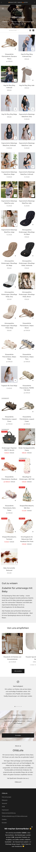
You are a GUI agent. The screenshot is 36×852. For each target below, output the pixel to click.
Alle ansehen (18, 671)
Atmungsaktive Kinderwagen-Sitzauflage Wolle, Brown (27, 294)
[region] (18, 692)
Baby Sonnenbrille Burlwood (9, 569)
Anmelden (18, 735)
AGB (3, 807)
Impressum (5, 810)
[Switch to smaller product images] (33, 30)
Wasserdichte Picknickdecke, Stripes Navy (27, 357)
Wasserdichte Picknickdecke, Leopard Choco (9, 419)
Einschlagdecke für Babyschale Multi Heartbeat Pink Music (26, 539)
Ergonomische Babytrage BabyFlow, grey (9, 202)
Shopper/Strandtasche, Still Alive (27, 507)
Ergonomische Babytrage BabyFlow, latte (27, 202)
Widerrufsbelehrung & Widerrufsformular (14, 816)
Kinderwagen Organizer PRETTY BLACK (9, 449)
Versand (4, 803)
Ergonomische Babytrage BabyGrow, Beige (9, 173)
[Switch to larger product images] (30, 30)
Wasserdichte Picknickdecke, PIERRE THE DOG (27, 388)
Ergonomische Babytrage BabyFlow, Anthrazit (27, 173)
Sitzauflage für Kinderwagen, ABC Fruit (26, 478)
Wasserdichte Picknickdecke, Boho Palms (9, 508)
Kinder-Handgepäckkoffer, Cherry (27, 449)
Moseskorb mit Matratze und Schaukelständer (12, 658)
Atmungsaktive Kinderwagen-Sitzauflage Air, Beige (9, 263)
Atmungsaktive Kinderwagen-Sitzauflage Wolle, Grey (9, 294)
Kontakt (4, 823)
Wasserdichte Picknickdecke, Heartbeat (9, 478)
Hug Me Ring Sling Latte (26, 85)
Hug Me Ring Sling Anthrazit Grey (27, 55)
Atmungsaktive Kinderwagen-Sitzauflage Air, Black (27, 232)
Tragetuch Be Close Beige (9, 386)
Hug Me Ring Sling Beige (9, 114)
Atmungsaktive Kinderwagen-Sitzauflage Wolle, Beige (9, 325)
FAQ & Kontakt (6, 797)
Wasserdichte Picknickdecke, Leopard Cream (27, 419)
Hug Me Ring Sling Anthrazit (9, 86)
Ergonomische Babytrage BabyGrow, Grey (27, 115)
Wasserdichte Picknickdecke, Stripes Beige (9, 357)
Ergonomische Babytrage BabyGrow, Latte (27, 144)
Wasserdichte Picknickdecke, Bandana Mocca (9, 56)
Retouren (4, 800)
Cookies (4, 819)
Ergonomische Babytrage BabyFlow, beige (9, 231)
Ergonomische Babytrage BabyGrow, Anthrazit (9, 144)
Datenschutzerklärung (9, 813)
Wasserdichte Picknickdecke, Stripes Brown (27, 325)
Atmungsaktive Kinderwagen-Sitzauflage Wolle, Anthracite (27, 263)
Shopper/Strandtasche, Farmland (9, 538)
